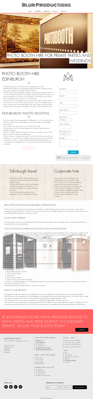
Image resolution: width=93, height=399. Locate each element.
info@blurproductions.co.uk (23, 341)
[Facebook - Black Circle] (6, 387)
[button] (81, 330)
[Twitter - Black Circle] (11, 387)
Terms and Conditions (70, 360)
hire (41, 342)
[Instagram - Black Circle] (20, 387)
